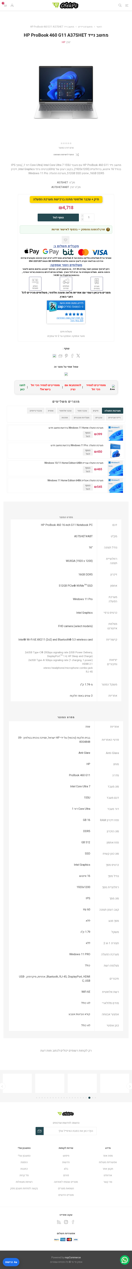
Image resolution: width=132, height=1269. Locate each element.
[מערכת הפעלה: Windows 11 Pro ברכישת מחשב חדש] (115, 450)
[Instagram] (66, 1222)
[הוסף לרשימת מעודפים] (65, 240)
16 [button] (53, 1097)
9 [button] (72, 1097)
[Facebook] (73, 1222)
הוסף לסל (58, 217)
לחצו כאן (22, 387)
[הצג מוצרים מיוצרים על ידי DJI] (17, 1083)
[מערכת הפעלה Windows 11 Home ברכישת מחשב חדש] (115, 433)
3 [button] (89, 1098)
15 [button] (55, 1097)
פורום (66, 1175)
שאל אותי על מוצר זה (66, 367)
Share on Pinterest (66, 356)
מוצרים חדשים (66, 1195)
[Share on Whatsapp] (54, 356)
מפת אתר (108, 1156)
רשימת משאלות (24, 1182)
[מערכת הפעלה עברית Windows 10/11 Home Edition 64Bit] (115, 468)
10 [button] (69, 1097)
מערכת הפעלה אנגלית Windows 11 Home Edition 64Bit (75, 480)
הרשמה (40, 1131)
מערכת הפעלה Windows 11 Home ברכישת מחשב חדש (76, 428)
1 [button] (95, 1097)
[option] (17, 1083)
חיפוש (66, 1156)
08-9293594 (54, 261)
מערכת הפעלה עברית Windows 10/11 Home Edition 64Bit (73, 463)
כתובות (24, 1169)
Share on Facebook (72, 356)
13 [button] (61, 1097)
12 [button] (64, 1097)
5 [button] (83, 1097)
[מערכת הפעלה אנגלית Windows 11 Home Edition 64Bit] (115, 486)
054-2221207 (35, 261)
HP (63, 42)
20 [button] (42, 1097)
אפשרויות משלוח (108, 1162)
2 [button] (92, 1097)
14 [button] (58, 1097)
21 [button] (39, 1097)
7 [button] (77, 1097)
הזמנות (24, 1162)
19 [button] (44, 1097)
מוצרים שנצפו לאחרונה (66, 1182)
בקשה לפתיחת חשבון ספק (24, 1188)
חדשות (66, 1162)
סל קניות (24, 1175)
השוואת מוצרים (66, 1188)
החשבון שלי (24, 1156)
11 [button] (66, 1097)
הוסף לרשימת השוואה (63, 154)
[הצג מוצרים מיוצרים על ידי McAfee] (82, 1083)
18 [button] (47, 1097)
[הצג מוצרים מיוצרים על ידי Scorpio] (49, 1083)
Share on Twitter (78, 355)
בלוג (66, 1169)
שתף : (66, 348)
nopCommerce (73, 1257)
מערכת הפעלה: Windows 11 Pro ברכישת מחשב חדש (77, 445)
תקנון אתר (108, 1169)
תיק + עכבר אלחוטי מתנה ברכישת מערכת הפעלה (66, 199)
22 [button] (36, 1097)
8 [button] (75, 1097)
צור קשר (107, 1182)
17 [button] (50, 1097)
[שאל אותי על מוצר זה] (66, 374)
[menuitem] (108, 1155)
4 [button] (86, 1097)
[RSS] (59, 1222)
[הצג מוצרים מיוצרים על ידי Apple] (114, 1083)
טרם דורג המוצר (66, 148)
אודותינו (108, 1175)
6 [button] (80, 1097)
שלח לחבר (60, 356)
